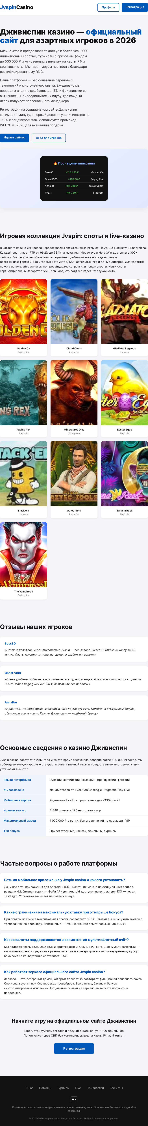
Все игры (116, 1088)
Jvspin (16, 7)
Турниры (63, 1088)
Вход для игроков (49, 138)
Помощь (45, 1088)
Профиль (108, 7)
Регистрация (135, 7)
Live (78, 1088)
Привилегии (95, 1088)
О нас (29, 1088)
